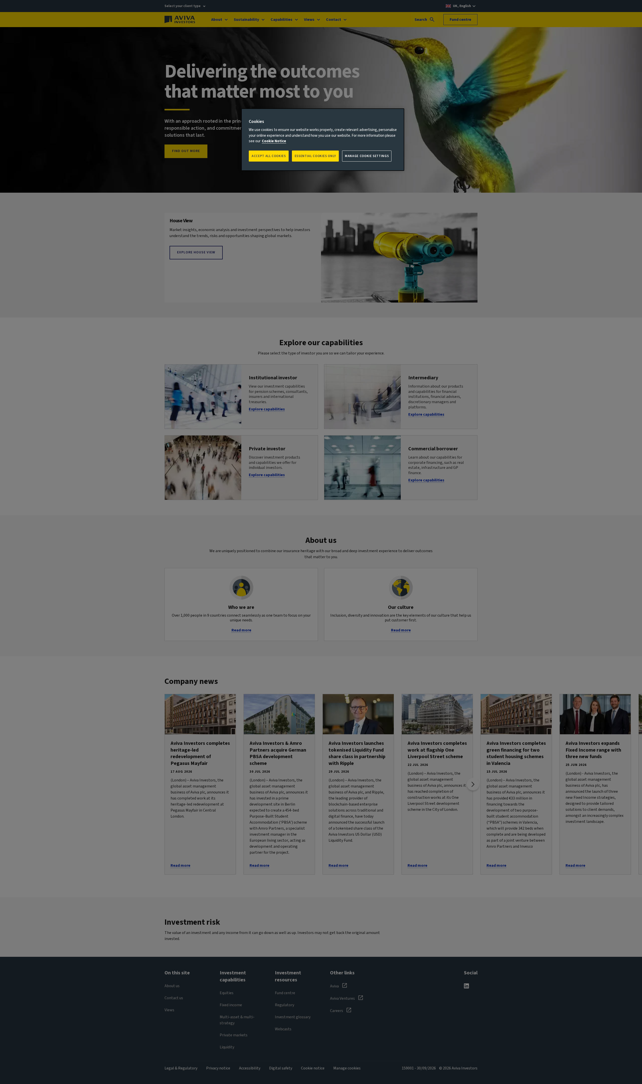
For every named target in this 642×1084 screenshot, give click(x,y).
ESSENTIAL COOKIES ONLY (315, 156)
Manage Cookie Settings (367, 156)
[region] (322, 139)
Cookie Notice (274, 141)
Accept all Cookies (269, 156)
